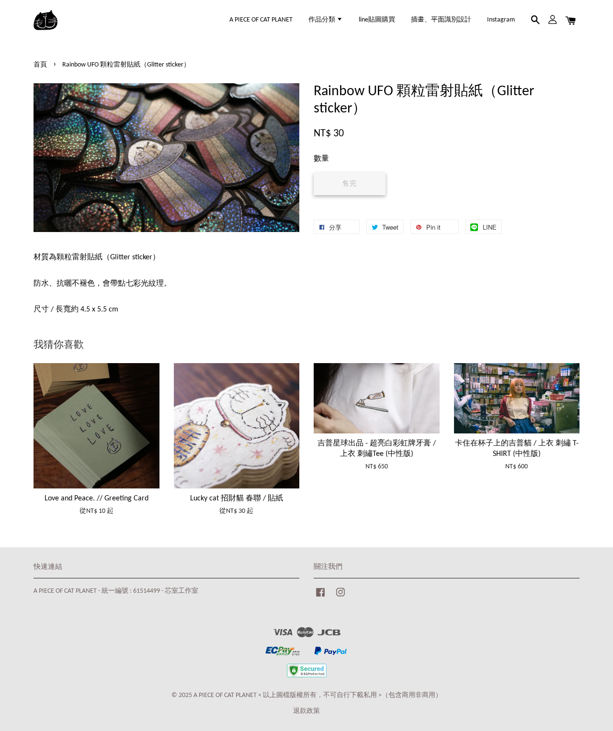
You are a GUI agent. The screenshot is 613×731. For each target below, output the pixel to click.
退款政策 (306, 711)
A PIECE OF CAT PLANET (261, 19)
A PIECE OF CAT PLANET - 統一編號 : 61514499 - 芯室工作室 (116, 591)
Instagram (501, 19)
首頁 (40, 65)
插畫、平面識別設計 (441, 19)
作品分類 (322, 19)
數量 (321, 159)
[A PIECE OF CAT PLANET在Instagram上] (340, 597)
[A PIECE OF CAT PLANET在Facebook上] (320, 597)
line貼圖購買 (377, 19)
